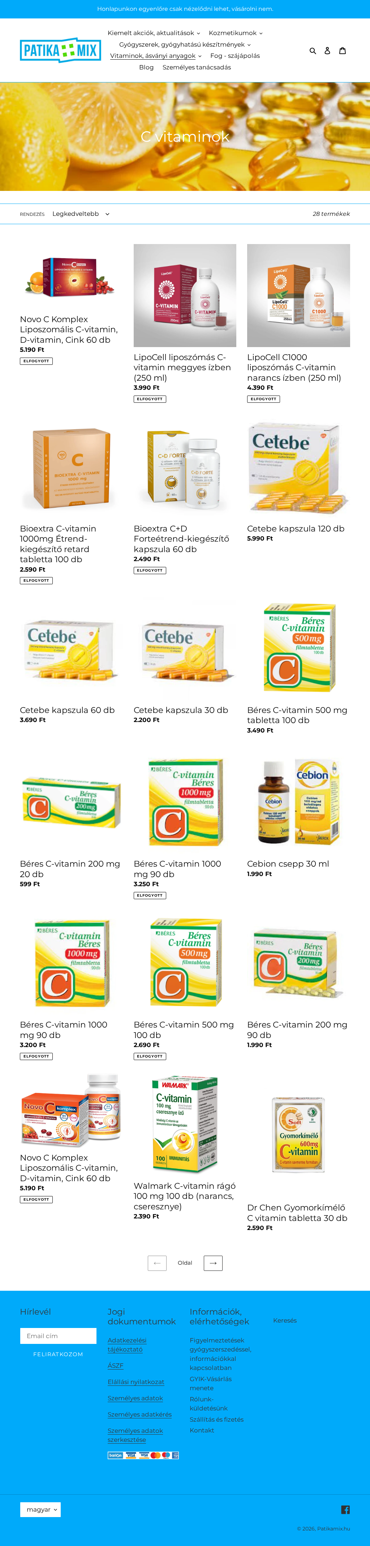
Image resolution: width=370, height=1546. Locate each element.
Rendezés (32, 214)
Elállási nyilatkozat (136, 1381)
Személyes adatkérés (140, 1414)
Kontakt (202, 1430)
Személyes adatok (135, 1398)
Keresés (285, 1320)
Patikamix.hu (333, 1528)
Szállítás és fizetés (217, 1419)
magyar (39, 1509)
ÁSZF (116, 1365)
